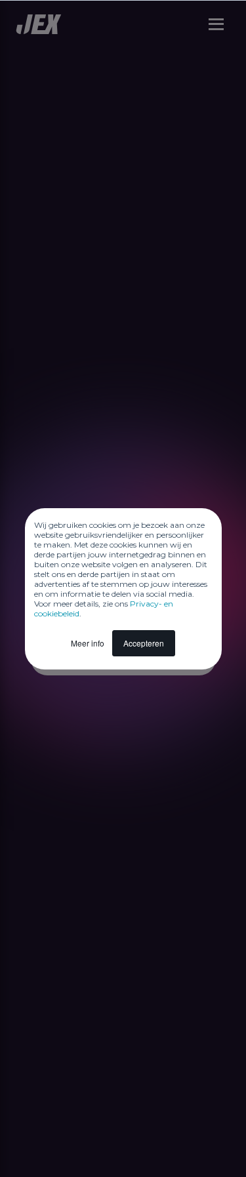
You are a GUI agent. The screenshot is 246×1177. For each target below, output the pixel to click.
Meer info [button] (87, 642)
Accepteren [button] (143, 642)
